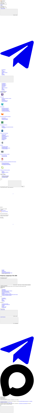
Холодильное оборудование (6, 163)
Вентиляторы (2, 106)
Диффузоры (3, 127)
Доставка (3, 305)
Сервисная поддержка (5, 303)
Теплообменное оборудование (6, 164)
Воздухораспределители (3, 124)
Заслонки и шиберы (5, 148)
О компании (3, 69)
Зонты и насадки (4, 136)
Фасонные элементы (5, 118)
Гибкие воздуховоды (5, 119)
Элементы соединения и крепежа (6, 295)
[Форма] (6, 249)
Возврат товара (4, 306)
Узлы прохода (4, 137)
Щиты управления (4, 101)
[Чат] (6, 21)
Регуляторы (3, 99)
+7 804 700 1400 (2, 8)
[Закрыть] (6, 79)
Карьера (3, 89)
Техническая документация (6, 304)
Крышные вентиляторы (5, 110)
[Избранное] (6, 230)
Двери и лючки (4, 134)
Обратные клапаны (4, 147)
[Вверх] (6, 409)
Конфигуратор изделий (5, 175)
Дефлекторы (4, 135)
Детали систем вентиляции (6, 292)
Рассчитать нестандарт (5, 176)
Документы (3, 86)
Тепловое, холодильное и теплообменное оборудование (8, 161)
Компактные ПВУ (4, 156)
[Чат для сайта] (6, 262)
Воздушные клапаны (5, 146)
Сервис (3, 71)
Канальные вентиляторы (5, 108)
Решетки (3, 126)
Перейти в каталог (3, 210)
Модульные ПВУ (4, 155)
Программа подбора (5, 177)
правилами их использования (23, 403)
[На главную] (3, 91)
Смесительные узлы (5, 100)
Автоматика (3, 289)
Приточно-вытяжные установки (6, 293)
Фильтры (3, 139)
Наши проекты (4, 85)
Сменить (1, 4)
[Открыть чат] (6, 243)
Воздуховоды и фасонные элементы (5, 116)
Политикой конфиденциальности (23, 401)
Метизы (3, 171)
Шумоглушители (4, 138)
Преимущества (4, 298)
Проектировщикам (4, 72)
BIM (2, 73)
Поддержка (3, 84)
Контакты (3, 74)
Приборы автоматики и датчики (6, 98)
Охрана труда (4, 307)
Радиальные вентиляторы (5, 109)
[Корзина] (6, 206)
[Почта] (6, 27)
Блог (2, 70)
